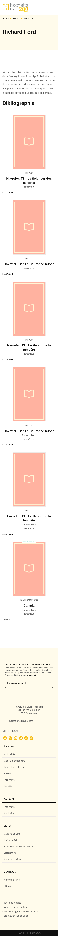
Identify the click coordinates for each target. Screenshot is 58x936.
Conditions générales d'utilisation (20, 911)
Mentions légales (11, 903)
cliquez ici (31, 675)
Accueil (5, 18)
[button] (7, 41)
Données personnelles (14, 907)
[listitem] (5, 738)
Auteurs (16, 18)
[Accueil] (15, 7)
